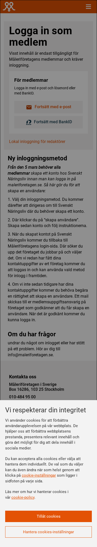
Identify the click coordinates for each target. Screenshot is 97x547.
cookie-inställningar (39, 475)
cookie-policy (22, 497)
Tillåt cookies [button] (49, 516)
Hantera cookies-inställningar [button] (48, 532)
